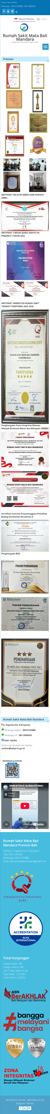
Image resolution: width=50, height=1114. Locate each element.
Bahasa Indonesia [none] (26, 19)
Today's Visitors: (11, 967)
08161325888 (29, 730)
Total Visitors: (10, 977)
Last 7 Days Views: (12, 970)
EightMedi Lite (34, 1099)
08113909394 (25, 735)
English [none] (44, 19)
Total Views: (9, 974)
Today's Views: (10, 963)
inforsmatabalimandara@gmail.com (28, 861)
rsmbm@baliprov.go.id (13, 748)
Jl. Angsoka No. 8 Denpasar (16, 724)
